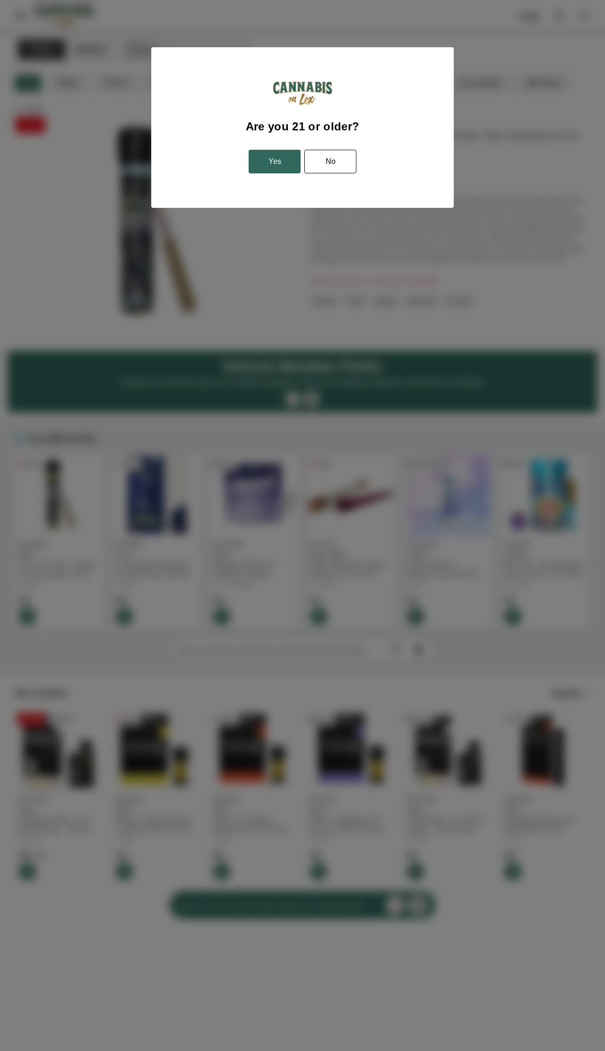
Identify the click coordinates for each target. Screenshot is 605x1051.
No (331, 161)
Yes (274, 161)
